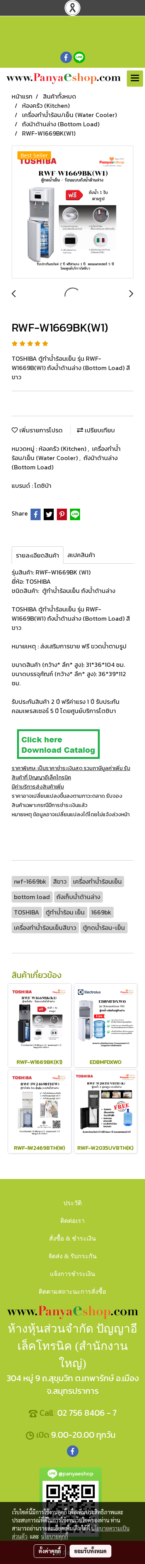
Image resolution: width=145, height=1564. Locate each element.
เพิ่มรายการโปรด (40, 430)
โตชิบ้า (42, 485)
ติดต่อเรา (72, 1220)
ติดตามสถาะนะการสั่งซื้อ (72, 1291)
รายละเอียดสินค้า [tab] (37, 555)
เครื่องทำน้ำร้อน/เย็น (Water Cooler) (66, 453)
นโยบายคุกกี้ (54, 1536)
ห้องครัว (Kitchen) (63, 448)
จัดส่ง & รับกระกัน (72, 1256)
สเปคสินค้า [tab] (81, 554)
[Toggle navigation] (134, 78)
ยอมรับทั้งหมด (90, 1550)
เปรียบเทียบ (99, 430)
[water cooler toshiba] (58, 743)
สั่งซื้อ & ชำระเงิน (72, 1238)
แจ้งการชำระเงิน (72, 1274)
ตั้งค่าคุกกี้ (50, 1550)
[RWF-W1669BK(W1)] (72, 212)
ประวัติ (72, 1203)
